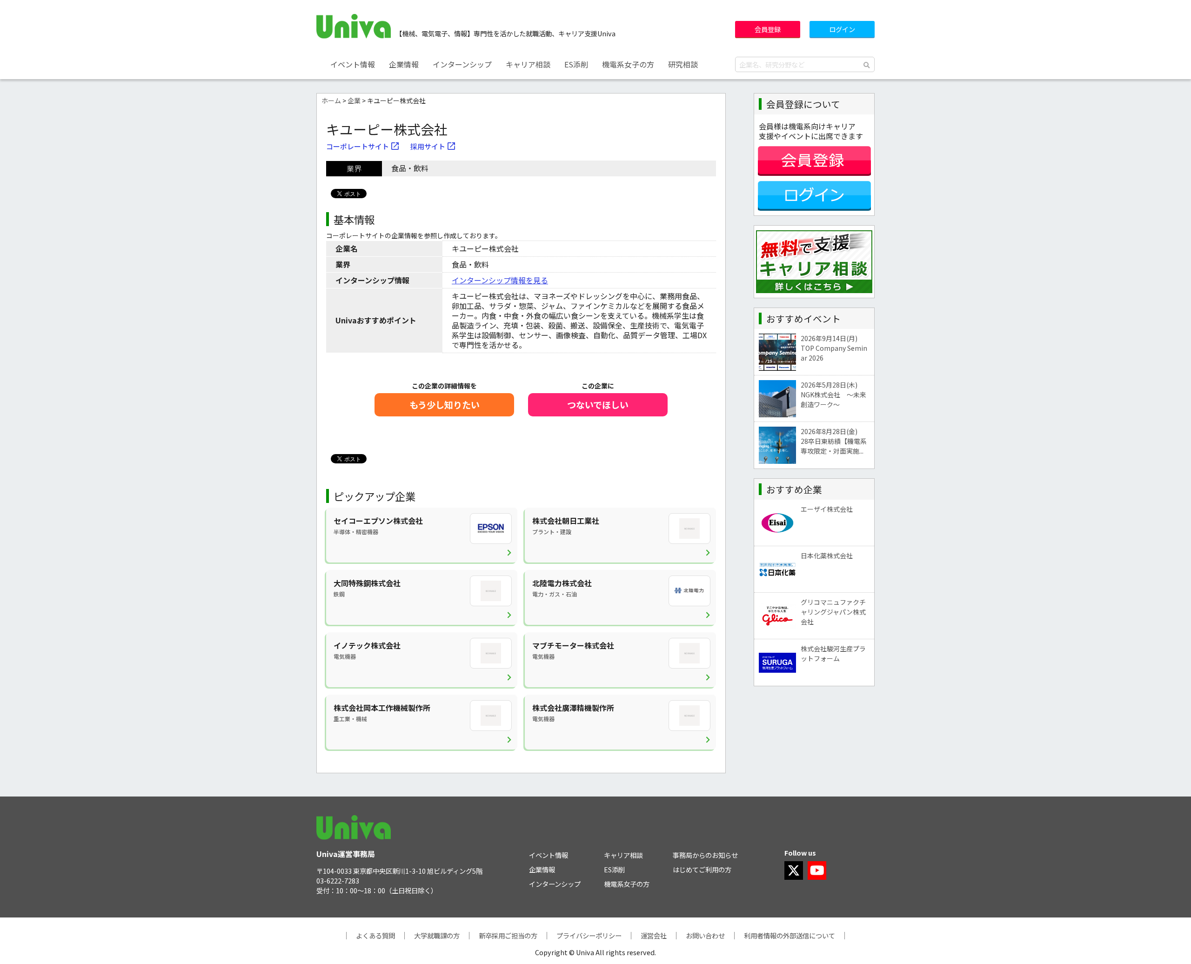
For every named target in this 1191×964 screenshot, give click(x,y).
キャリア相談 (528, 64)
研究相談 (683, 64)
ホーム (331, 100)
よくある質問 (375, 935)
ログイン (842, 29)
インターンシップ (462, 64)
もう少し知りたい (444, 404)
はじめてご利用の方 (702, 869)
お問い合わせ (705, 935)
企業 (354, 100)
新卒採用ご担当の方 (508, 935)
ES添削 (576, 64)
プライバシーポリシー (589, 935)
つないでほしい (598, 404)
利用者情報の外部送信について (789, 935)
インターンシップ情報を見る (500, 280)
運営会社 (654, 935)
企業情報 (404, 64)
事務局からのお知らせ (705, 855)
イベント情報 (352, 64)
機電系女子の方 (628, 64)
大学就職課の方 (437, 935)
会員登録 (768, 29)
